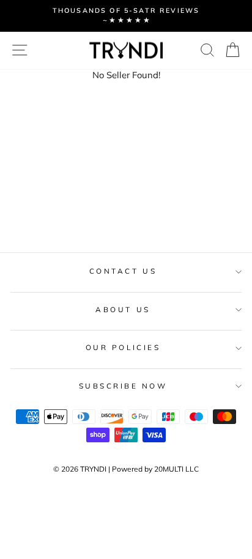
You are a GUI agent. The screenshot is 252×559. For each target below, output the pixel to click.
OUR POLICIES (123, 347)
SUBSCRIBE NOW (123, 385)
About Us (122, 309)
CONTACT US (123, 271)
